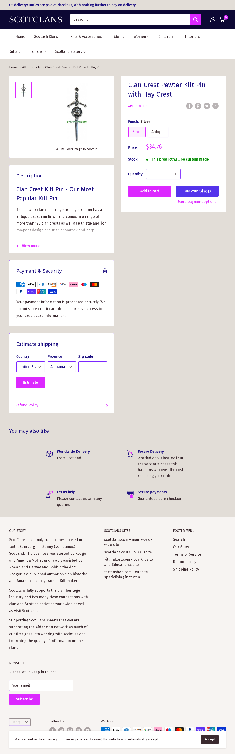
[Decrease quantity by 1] (151, 174)
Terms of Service (187, 554)
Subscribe (24, 699)
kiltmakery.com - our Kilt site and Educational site (128, 562)
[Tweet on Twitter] (207, 105)
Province (55, 356)
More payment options (197, 202)
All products (31, 67)
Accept (210, 739)
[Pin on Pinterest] (198, 105)
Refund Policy (26, 405)
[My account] (212, 19)
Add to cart (149, 191)
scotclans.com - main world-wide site (128, 542)
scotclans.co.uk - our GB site (128, 552)
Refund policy (184, 562)
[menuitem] (17, 36)
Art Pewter (137, 106)
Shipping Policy (186, 569)
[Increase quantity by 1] (175, 174)
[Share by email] (215, 105)
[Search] (195, 19)
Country (22, 356)
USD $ (16, 722)
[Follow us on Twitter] (61, 730)
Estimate (30, 382)
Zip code (85, 356)
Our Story (181, 547)
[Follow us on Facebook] (52, 730)
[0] (222, 19)
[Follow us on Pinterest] (79, 730)
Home (13, 67)
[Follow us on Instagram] (70, 730)
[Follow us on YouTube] (87, 730)
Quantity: (135, 174)
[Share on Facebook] (189, 105)
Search (179, 539)
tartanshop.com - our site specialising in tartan (126, 574)
